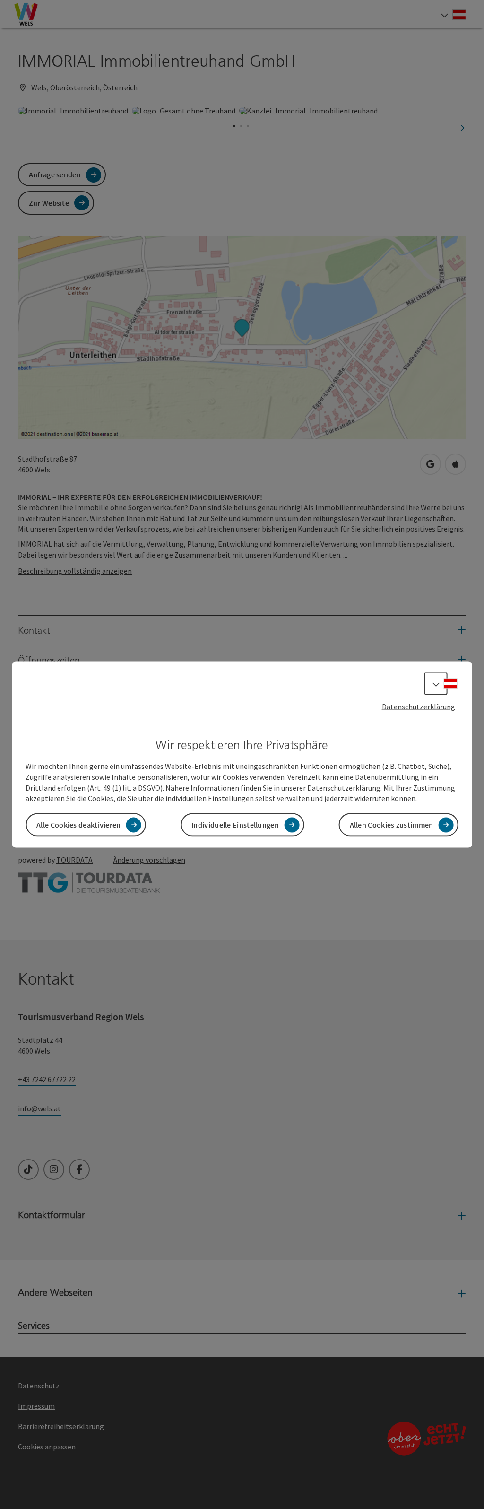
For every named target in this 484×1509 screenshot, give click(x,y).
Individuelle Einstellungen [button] (235, 824)
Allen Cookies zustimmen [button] (391, 824)
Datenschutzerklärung (418, 706)
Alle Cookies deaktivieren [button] (78, 824)
